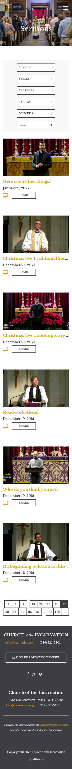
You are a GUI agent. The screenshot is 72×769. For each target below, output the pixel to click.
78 (33, 604)
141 (50, 612)
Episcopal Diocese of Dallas (53, 724)
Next (65, 612)
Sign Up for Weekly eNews (37, 657)
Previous (8, 604)
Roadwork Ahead (21, 412)
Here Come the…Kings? (27, 181)
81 (56, 604)
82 (64, 604)
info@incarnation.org (19, 642)
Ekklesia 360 (36, 759)
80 (48, 604)
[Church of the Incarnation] (22, 7)
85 (22, 612)
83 (7, 612)
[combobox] (36, 67)
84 (15, 612)
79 (41, 604)
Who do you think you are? (30, 489)
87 (37, 612)
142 (57, 612)
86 (30, 612)
